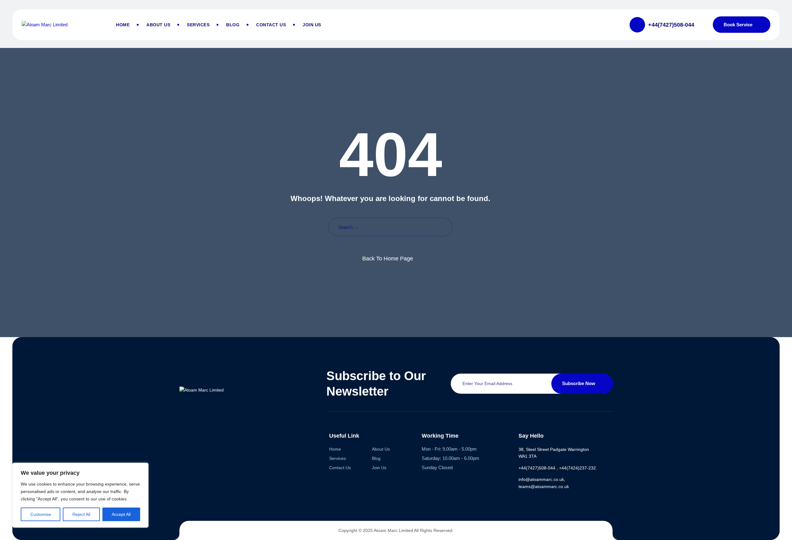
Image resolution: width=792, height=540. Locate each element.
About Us (158, 24)
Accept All (121, 514)
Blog (232, 24)
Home (123, 24)
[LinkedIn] (231, 435)
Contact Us (271, 24)
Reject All (81, 514)
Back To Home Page (387, 258)
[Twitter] (207, 435)
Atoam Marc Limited (393, 530)
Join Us (312, 24)
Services (198, 24)
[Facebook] (183, 435)
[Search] (442, 227)
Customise (40, 514)
